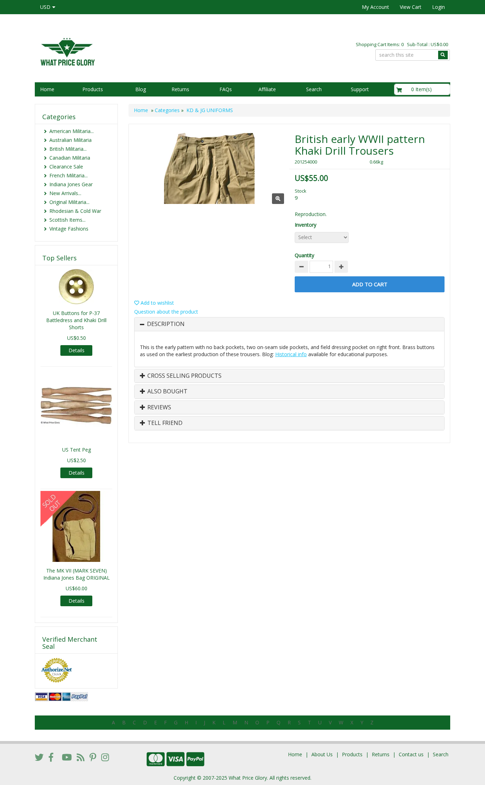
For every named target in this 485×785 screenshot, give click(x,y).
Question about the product (166, 311)
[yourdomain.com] (135, 51)
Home (47, 89)
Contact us (411, 754)
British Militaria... (68, 148)
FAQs (225, 89)
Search (314, 89)
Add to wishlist (156, 302)
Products (92, 89)
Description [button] (166, 324)
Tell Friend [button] (164, 423)
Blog (140, 89)
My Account (375, 7)
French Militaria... (68, 175)
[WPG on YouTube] (67, 757)
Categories (167, 110)
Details (77, 350)
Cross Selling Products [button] (184, 376)
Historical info (291, 354)
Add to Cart (369, 284)
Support (360, 89)
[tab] (289, 324)
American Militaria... (71, 131)
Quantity (304, 255)
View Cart (410, 7)
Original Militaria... (69, 202)
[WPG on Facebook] (51, 757)
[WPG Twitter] (39, 757)
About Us (322, 754)
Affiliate (267, 89)
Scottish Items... (67, 219)
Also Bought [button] (166, 391)
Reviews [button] (158, 407)
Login (438, 7)
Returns (180, 89)
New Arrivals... (65, 193)
